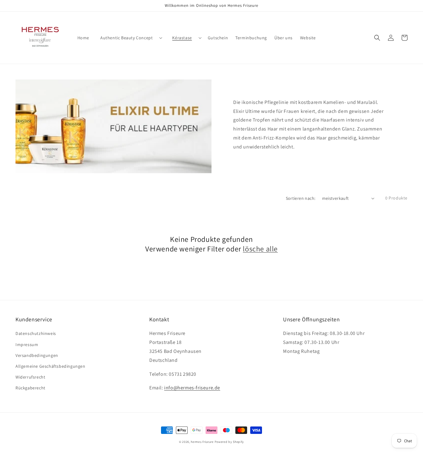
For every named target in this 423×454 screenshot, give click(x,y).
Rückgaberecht (30, 388)
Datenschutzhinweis (35, 333)
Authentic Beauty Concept (126, 38)
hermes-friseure (202, 442)
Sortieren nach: (301, 198)
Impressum (26, 344)
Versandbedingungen (36, 355)
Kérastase (182, 38)
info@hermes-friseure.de (192, 387)
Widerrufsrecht (30, 377)
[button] (377, 38)
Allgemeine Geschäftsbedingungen (50, 366)
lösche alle (260, 249)
